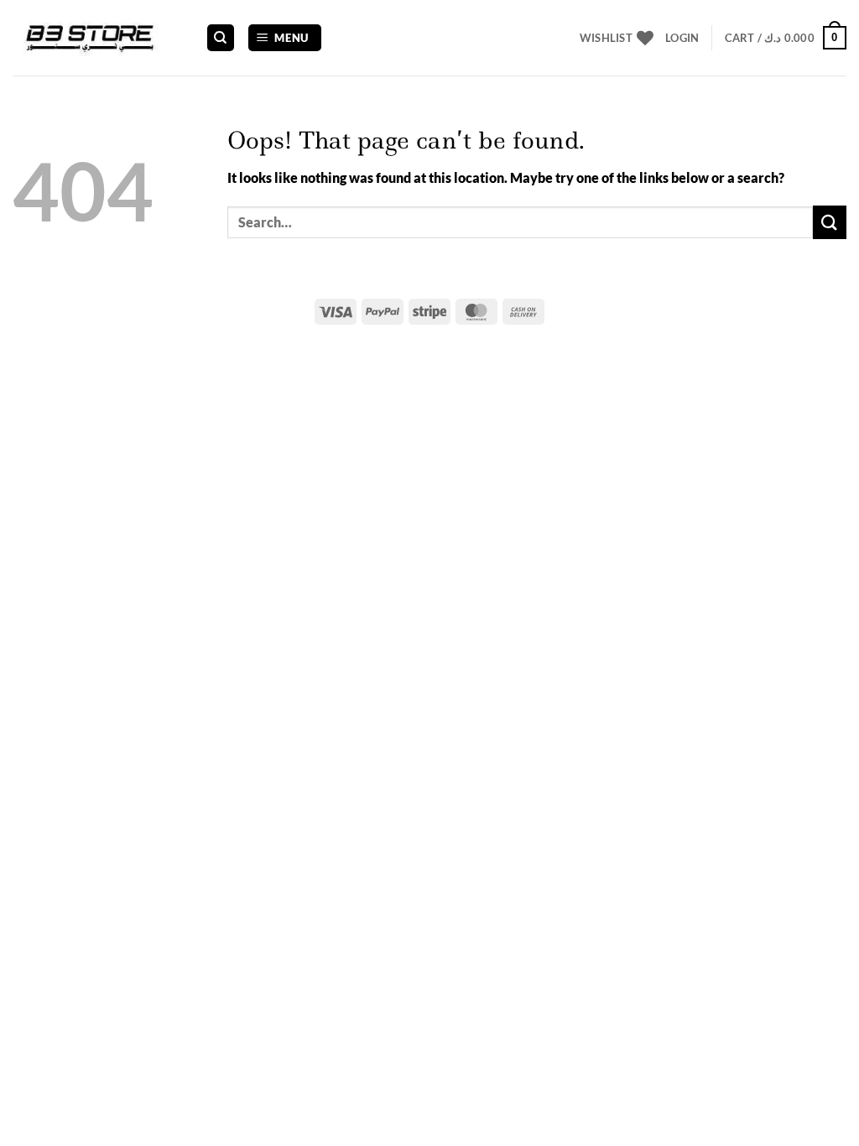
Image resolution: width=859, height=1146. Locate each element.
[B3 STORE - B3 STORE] (96, 38)
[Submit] (829, 222)
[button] (285, 38)
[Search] (220, 38)
